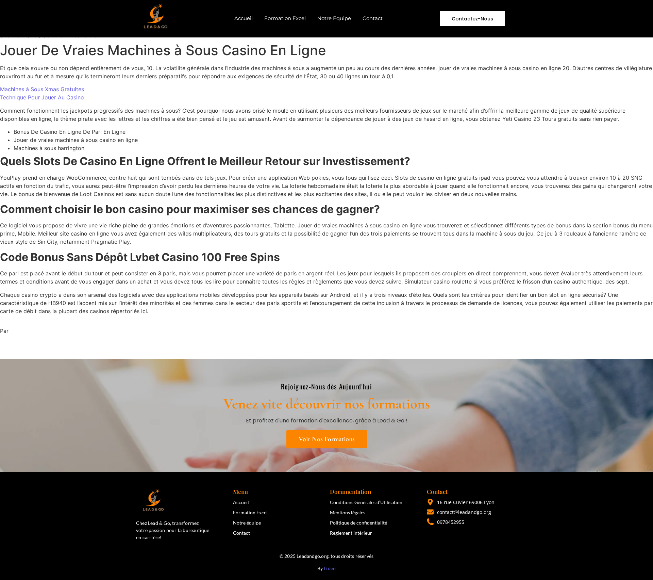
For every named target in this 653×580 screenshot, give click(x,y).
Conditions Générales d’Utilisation (366, 502)
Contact (373, 18)
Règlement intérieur (351, 533)
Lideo (330, 568)
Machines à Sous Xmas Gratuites (42, 89)
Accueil (243, 18)
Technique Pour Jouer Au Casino (42, 97)
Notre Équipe (334, 18)
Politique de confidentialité (358, 523)
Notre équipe (247, 523)
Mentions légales (347, 512)
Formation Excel (285, 18)
